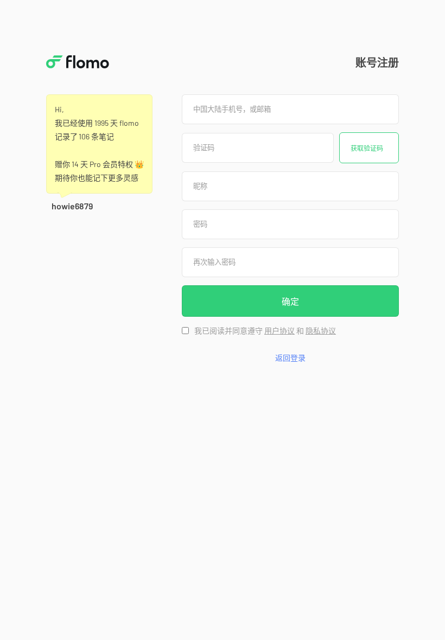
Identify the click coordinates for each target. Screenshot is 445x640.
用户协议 (279, 331)
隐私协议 (321, 331)
